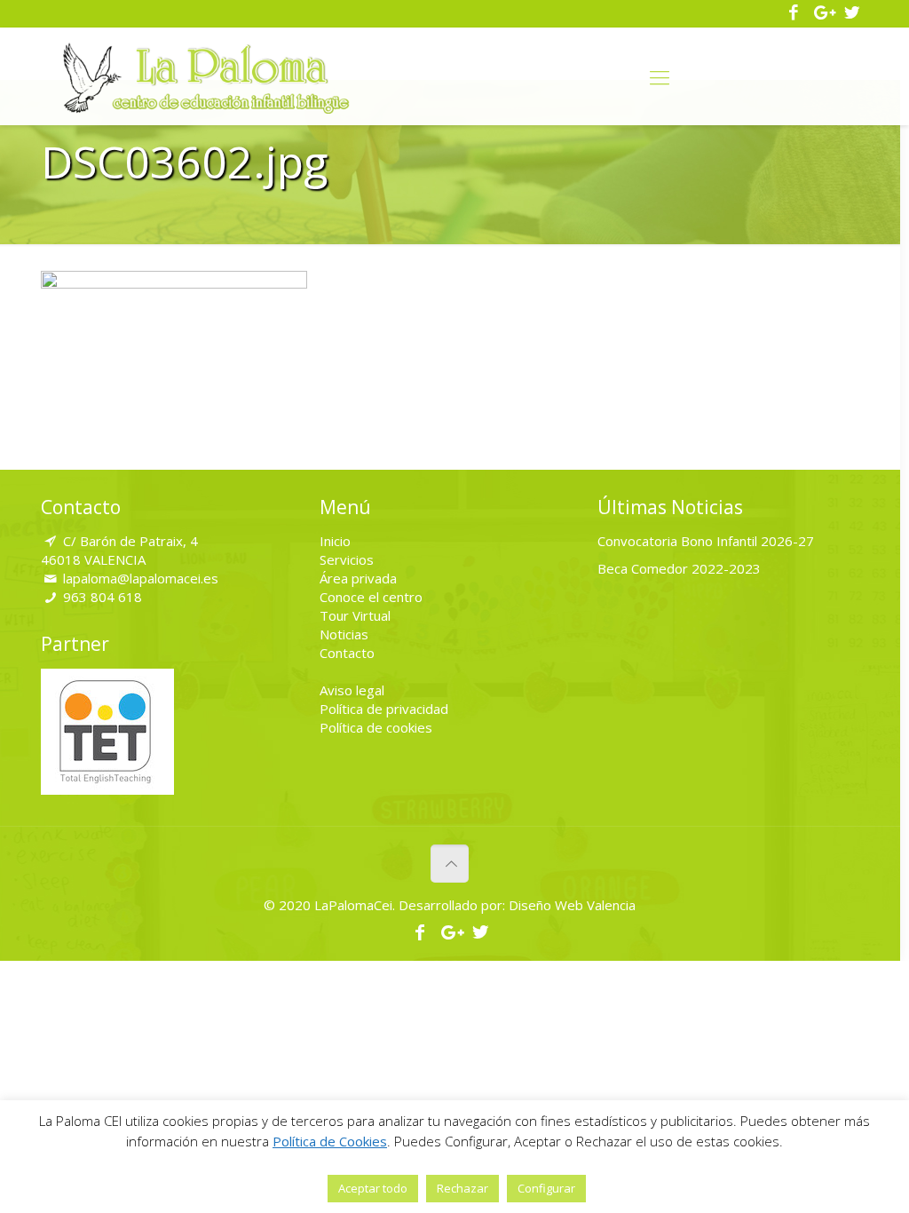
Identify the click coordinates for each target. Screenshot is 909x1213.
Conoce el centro (371, 597)
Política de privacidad (384, 708)
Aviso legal (352, 690)
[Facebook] (794, 13)
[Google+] (822, 13)
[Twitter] (852, 13)
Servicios (347, 559)
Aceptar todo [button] (372, 1188)
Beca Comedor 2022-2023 (679, 568)
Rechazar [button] (462, 1188)
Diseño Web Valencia (570, 905)
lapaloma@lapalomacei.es (140, 578)
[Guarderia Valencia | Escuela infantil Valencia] (206, 76)
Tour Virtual (355, 615)
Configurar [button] (546, 1188)
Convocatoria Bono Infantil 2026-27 (705, 541)
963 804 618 (102, 597)
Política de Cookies (330, 1141)
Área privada (358, 578)
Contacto (347, 653)
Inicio (335, 541)
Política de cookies (376, 727)
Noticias (344, 634)
